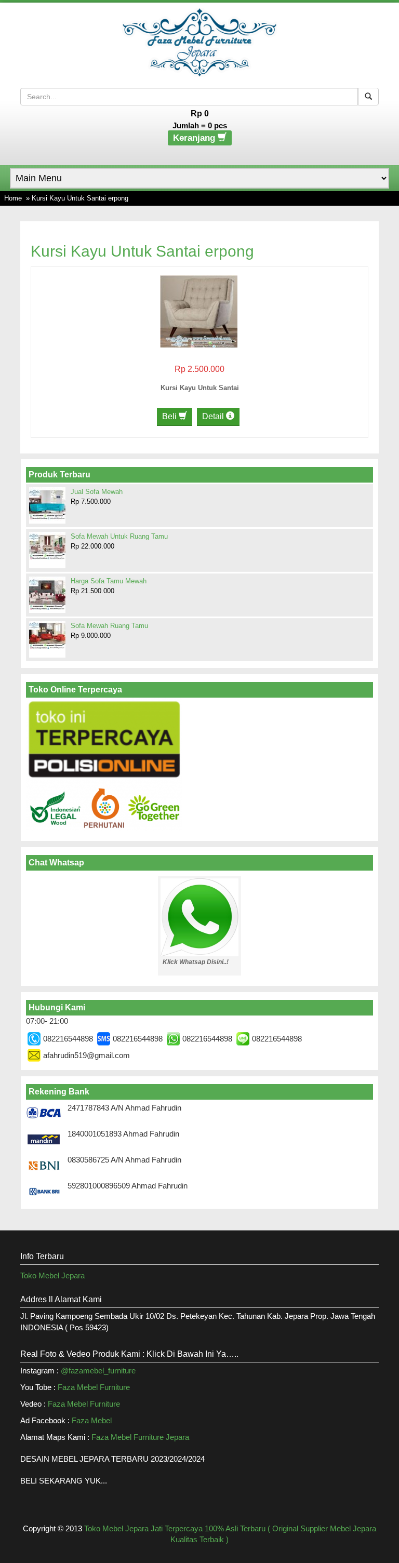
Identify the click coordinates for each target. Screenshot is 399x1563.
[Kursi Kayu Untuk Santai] (198, 310)
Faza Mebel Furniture (94, 1387)
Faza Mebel (93, 1420)
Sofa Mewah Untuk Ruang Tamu (119, 536)
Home (13, 198)
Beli (170, 416)
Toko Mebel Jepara (52, 1275)
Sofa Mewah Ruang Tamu (109, 626)
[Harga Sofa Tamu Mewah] (47, 594)
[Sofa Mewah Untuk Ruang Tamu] (47, 546)
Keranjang (195, 138)
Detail (214, 416)
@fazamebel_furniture (98, 1370)
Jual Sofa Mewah (97, 492)
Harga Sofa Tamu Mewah (109, 581)
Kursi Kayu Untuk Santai (200, 388)
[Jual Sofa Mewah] (47, 504)
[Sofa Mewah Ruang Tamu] (47, 635)
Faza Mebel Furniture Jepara (140, 1437)
